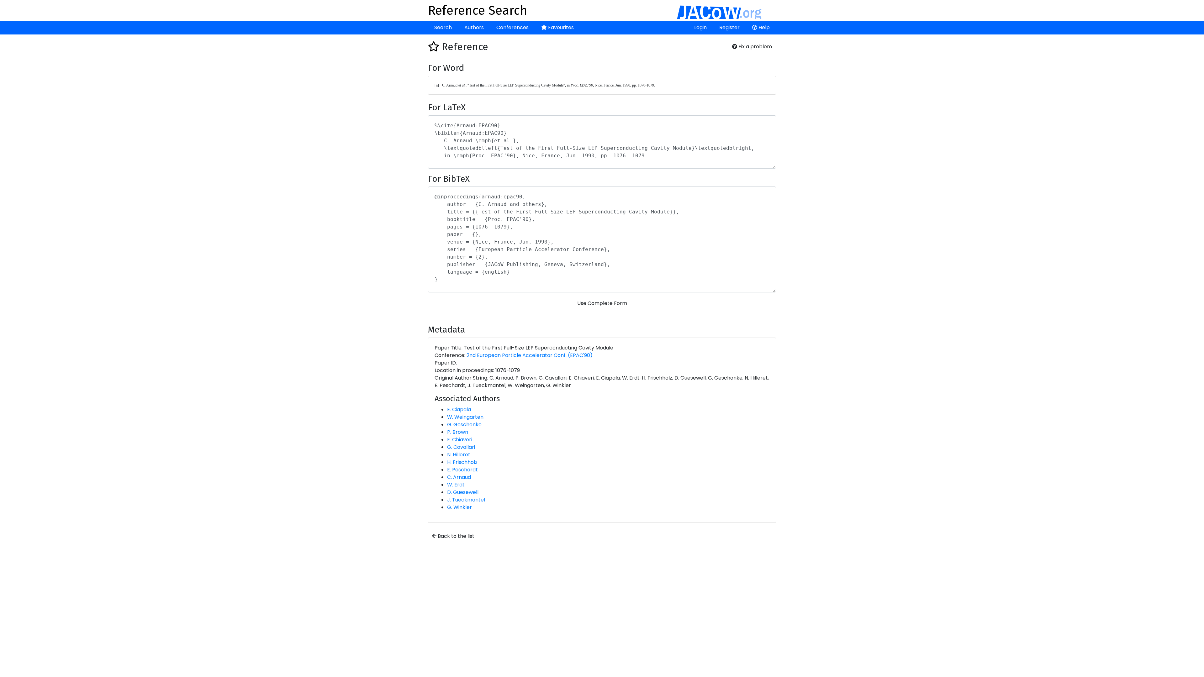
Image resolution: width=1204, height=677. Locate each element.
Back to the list (455, 536)
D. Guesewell (462, 492)
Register (729, 27)
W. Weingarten (465, 417)
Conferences (512, 27)
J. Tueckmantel (466, 499)
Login (700, 27)
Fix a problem (754, 46)
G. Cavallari (461, 447)
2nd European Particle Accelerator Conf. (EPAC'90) (530, 355)
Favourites (560, 27)
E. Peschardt (462, 469)
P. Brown (457, 432)
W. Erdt (456, 484)
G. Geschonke (464, 424)
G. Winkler (459, 507)
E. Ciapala (459, 409)
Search (443, 27)
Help (763, 27)
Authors (474, 27)
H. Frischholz (462, 462)
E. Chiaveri (459, 439)
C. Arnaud (459, 477)
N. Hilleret (458, 454)
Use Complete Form (602, 303)
